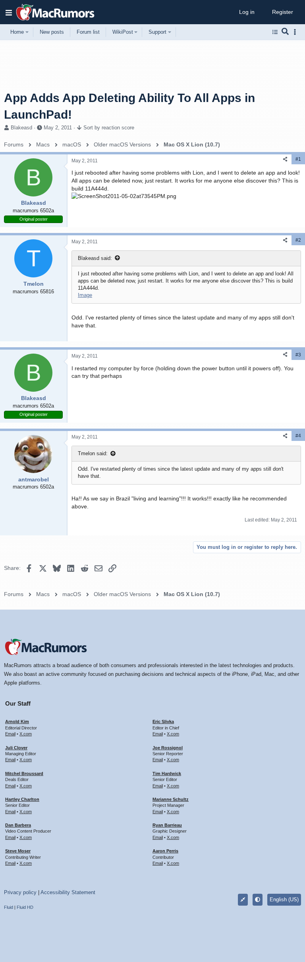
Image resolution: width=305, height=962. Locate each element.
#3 (298, 355)
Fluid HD (25, 907)
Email (10, 733)
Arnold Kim (17, 721)
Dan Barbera (18, 825)
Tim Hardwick (166, 773)
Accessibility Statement (68, 892)
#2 (298, 240)
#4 (298, 436)
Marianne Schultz (170, 799)
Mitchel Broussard (24, 773)
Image (85, 295)
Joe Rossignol (167, 747)
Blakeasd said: (95, 258)
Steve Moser (18, 850)
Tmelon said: (93, 453)
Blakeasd (21, 128)
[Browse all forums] (275, 32)
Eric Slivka (163, 721)
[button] (9, 12)
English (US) (284, 899)
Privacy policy (20, 892)
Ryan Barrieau (167, 825)
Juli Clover (16, 747)
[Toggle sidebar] (296, 32)
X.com (25, 733)
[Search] (285, 32)
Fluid (8, 907)
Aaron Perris (165, 850)
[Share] (285, 159)
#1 (298, 159)
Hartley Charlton (22, 799)
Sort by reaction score (108, 128)
